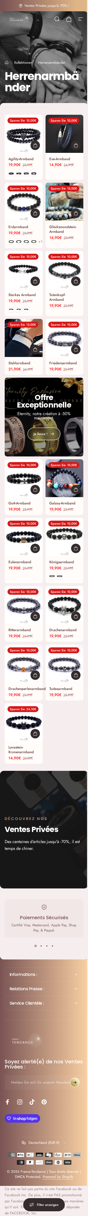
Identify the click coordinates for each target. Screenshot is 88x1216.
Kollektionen (23, 62)
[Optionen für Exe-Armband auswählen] (75, 145)
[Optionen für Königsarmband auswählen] (75, 548)
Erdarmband (18, 227)
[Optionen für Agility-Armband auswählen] (35, 145)
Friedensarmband (63, 363)
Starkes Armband (22, 294)
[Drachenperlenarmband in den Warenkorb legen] (35, 675)
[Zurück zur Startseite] (6, 62)
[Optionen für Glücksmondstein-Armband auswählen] (75, 213)
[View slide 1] (35, 946)
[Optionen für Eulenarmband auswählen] (35, 548)
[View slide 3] (47, 946)
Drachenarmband (63, 630)
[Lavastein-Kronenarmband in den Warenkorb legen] (35, 733)
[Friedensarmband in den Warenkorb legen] (75, 349)
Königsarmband (61, 562)
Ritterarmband (19, 630)
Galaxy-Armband (62, 503)
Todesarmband (60, 688)
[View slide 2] (41, 946)
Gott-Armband (19, 503)
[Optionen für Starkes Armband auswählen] (35, 281)
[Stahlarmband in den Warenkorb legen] (35, 349)
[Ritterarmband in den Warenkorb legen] (35, 616)
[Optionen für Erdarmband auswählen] (35, 213)
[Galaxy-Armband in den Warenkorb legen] (75, 489)
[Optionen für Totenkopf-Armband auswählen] (75, 281)
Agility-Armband (21, 159)
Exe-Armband (59, 159)
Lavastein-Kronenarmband (21, 750)
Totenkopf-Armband (57, 297)
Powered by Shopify (56, 1157)
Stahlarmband (19, 363)
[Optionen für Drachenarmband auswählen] (75, 616)
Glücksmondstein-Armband (63, 229)
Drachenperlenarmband (27, 688)
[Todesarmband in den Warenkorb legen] (75, 675)
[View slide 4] (52, 946)
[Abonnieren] (71, 1063)
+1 (40, 241)
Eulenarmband (19, 562)
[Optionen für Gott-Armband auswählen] (35, 489)
